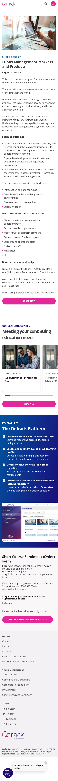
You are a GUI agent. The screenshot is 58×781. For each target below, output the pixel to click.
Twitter (10, 713)
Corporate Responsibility (15, 684)
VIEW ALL (29, 404)
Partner (6, 646)
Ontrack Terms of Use (14, 656)
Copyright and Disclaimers (16, 679)
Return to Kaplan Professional (18, 661)
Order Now (28, 301)
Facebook (11, 718)
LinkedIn (10, 708)
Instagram (11, 724)
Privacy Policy (9, 689)
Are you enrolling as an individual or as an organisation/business (23, 597)
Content (6, 641)
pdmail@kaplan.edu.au (14, 589)
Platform (7, 651)
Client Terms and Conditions (17, 694)
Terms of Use (9, 674)
